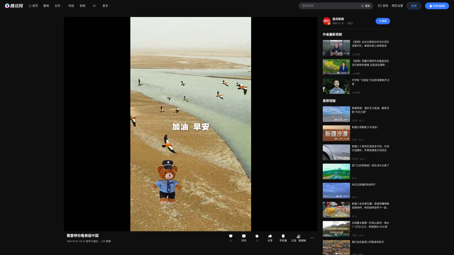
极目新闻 (338, 19)
